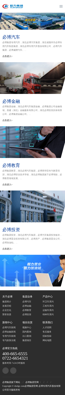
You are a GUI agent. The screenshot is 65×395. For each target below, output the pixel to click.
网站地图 (47, 340)
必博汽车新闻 (9, 327)
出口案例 (26, 336)
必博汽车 (11, 37)
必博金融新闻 (9, 332)
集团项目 (26, 340)
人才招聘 (47, 327)
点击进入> (7, 56)
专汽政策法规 (9, 340)
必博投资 (11, 229)
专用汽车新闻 (9, 336)
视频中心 (26, 327)
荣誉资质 (6, 314)
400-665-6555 (14, 353)
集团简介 (6, 301)
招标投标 (47, 336)
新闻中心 (7, 322)
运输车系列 (48, 310)
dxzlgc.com (19, 386)
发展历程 (6, 306)
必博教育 (11, 165)
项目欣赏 (27, 322)
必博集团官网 (32, 382)
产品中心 (48, 296)
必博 (4, 348)
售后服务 (47, 332)
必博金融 (11, 101)
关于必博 (7, 296)
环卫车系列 (48, 301)
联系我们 (48, 322)
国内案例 (26, 332)
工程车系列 (48, 306)
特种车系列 (48, 314)
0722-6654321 (15, 358)
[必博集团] (5, 370)
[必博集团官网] (12, 6)
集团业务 (27, 296)
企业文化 (6, 310)
